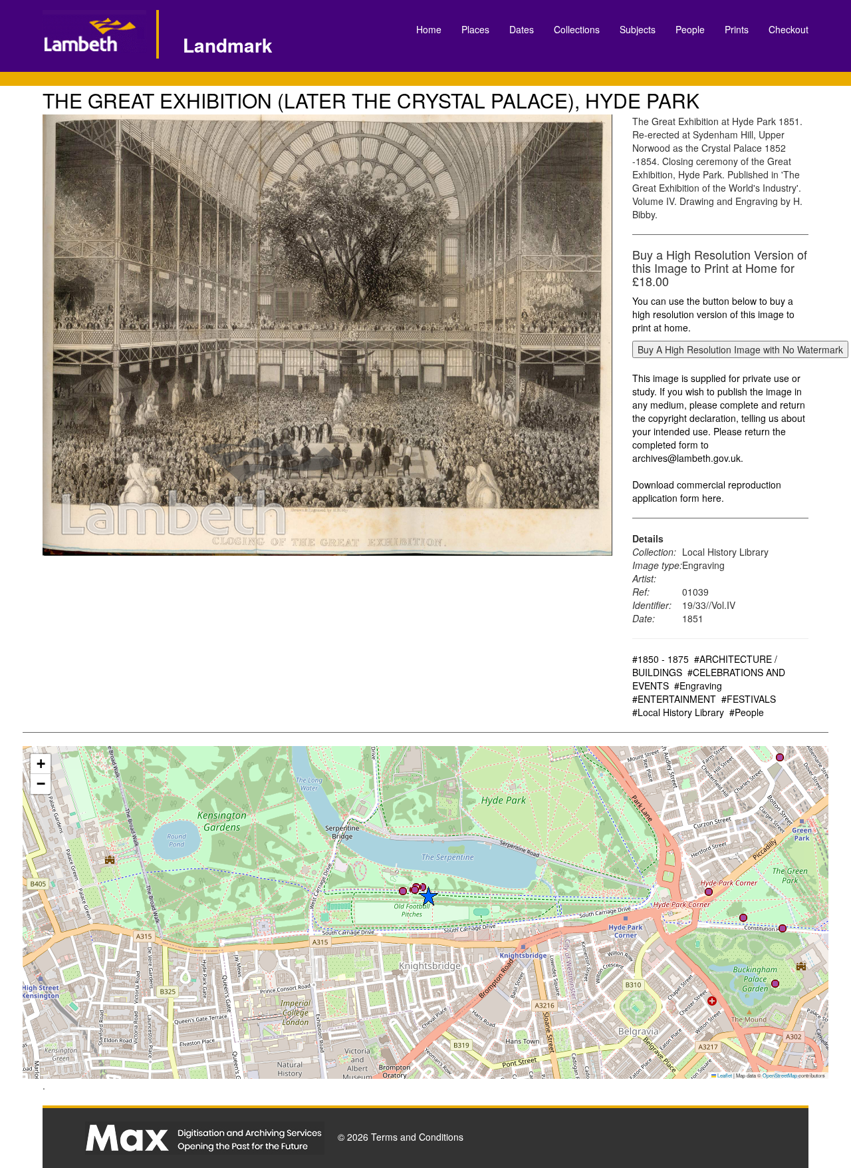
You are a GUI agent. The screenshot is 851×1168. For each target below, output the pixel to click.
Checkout (788, 29)
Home (428, 29)
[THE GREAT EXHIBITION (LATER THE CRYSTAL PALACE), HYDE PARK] (327, 335)
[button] (415, 890)
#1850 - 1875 (660, 659)
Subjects (638, 29)
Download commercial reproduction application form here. (706, 491)
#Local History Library (678, 712)
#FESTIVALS (748, 698)
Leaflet (724, 1075)
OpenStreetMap (780, 1075)
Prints (737, 29)
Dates (521, 29)
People (690, 29)
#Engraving (698, 685)
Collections (577, 29)
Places (475, 29)
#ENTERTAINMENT (674, 698)
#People (746, 712)
